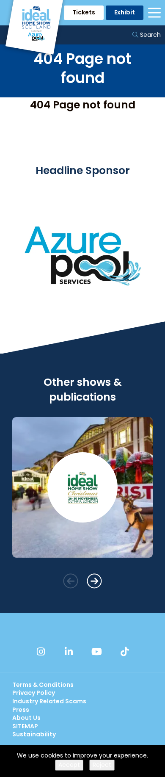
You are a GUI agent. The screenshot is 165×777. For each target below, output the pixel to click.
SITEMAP (25, 726)
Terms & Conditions (43, 684)
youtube (96, 651)
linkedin (68, 651)
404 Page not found (82, 104)
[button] (70, 581)
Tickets (83, 12)
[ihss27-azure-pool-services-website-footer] (82, 317)
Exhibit (124, 12)
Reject (102, 764)
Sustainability (34, 734)
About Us (26, 717)
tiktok (124, 651)
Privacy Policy (33, 693)
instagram (40, 651)
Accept (69, 764)
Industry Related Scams (49, 701)
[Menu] (154, 12)
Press (20, 709)
